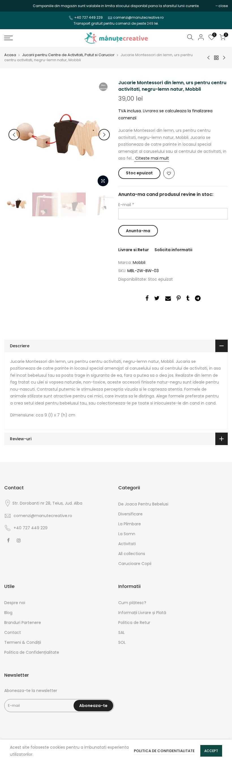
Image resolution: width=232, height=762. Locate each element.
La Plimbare (129, 524)
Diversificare (130, 514)
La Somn (126, 534)
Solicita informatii (173, 250)
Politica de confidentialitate (164, 750)
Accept (211, 750)
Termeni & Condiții (22, 642)
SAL (121, 632)
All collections (131, 553)
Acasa (10, 55)
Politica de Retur (134, 622)
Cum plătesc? (132, 603)
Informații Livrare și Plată (142, 612)
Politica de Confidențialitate (31, 652)
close (11, 5)
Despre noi (14, 603)
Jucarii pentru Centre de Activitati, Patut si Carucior (68, 55)
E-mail (126, 205)
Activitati (127, 544)
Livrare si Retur (133, 250)
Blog (8, 612)
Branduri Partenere (22, 622)
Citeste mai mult (151, 158)
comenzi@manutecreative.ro (138, 17)
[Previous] (14, 134)
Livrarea (150, 111)
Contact (12, 632)
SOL (122, 642)
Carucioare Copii (134, 563)
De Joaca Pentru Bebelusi (143, 504)
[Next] (104, 134)
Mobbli (139, 262)
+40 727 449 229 (88, 17)
